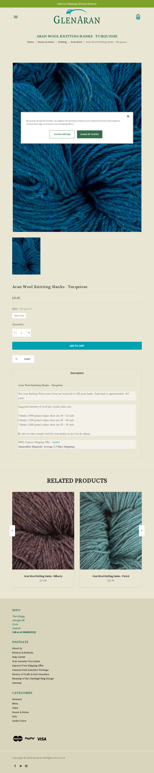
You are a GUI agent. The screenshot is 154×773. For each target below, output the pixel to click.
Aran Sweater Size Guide (26, 661)
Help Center (19, 657)
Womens (17, 699)
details (56, 442)
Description (77, 373)
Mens (15, 703)
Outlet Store (19, 720)
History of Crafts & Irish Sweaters (30, 674)
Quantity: (18, 324)
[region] (77, 128)
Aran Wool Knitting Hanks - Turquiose (106, 42)
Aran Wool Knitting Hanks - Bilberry (43, 576)
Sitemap (17, 683)
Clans (15, 707)
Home (30, 42)
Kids (14, 716)
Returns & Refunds (22, 652)
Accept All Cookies (90, 134)
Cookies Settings (62, 134)
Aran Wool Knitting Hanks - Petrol (111, 576)
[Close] (128, 116)
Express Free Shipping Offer (28, 665)
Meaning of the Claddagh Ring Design (33, 678)
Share (27, 359)
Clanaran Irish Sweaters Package (30, 670)
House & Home (46, 42)
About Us (17, 648)
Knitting (62, 42)
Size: (22, 308)
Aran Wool (76, 42)
